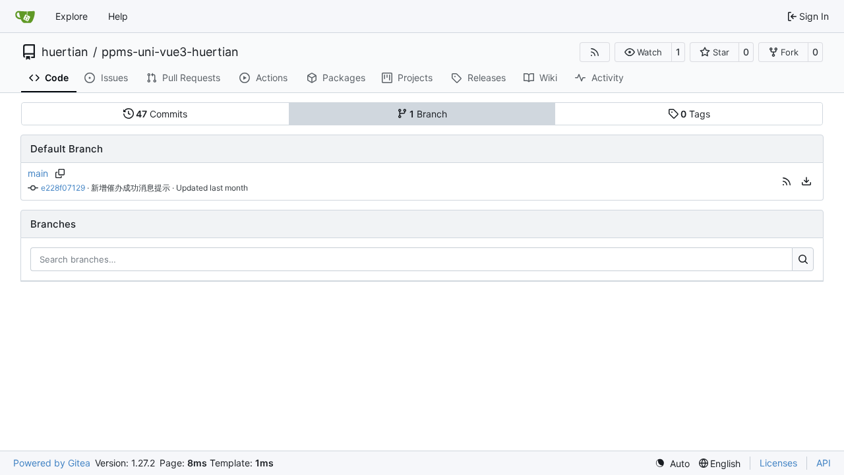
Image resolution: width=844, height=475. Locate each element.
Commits (161, 113)
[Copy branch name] (60, 173)
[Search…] (803, 259)
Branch (428, 113)
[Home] (25, 16)
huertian (65, 52)
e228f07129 (63, 188)
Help (118, 16)
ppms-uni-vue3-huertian (170, 52)
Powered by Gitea (51, 462)
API (823, 462)
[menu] (806, 181)
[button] (643, 52)
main (38, 173)
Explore (71, 16)
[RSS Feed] (595, 52)
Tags (695, 113)
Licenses (778, 462)
